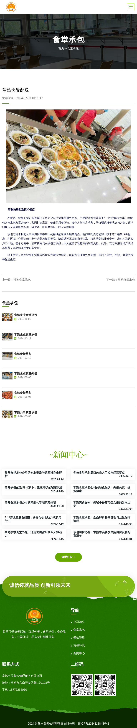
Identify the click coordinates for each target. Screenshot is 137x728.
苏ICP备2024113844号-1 (93, 723)
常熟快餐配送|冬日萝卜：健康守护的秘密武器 (34, 487)
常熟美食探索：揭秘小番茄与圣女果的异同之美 (101, 504)
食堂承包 (73, 48)
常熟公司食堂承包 (25, 412)
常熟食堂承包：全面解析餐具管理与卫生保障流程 (101, 519)
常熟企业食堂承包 (25, 334)
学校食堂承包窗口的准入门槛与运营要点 (99, 472)
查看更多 (67, 556)
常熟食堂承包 (22, 279)
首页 (61, 48)
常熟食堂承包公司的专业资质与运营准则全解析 (33, 474)
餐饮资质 (79, 637)
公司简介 (79, 621)
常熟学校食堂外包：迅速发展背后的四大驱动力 (33, 534)
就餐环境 (79, 645)
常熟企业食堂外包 (25, 314)
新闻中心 (79, 653)
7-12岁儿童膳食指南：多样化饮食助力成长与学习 (33, 519)
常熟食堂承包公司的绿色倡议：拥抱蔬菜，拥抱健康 (101, 489)
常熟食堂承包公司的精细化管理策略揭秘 (30, 502)
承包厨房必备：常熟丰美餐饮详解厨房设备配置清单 (101, 534)
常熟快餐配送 (16, 209)
